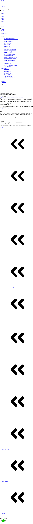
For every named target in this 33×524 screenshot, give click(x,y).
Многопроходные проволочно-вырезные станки (10, 57)
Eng (2, 2)
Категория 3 (3, 7)
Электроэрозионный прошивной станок (9, 60)
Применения (3, 15)
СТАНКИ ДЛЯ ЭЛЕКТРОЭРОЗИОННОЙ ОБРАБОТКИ (10, 287)
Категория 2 (3, 25)
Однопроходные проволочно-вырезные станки (10, 58)
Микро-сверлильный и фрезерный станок (9, 54)
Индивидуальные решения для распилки (9, 40)
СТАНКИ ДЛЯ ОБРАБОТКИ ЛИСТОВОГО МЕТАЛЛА (10, 319)
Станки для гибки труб (7, 46)
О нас (3, 14)
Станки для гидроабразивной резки (8, 51)
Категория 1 (3, 6)
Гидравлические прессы (7, 44)
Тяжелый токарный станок (7, 66)
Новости (3, 16)
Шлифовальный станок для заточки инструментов (10, 78)
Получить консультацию (19, 122)
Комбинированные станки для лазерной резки (10, 49)
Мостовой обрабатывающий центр (8, 71)
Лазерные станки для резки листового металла (10, 50)
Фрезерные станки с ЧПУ (7, 73)
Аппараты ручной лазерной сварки (8, 48)
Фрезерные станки (4, 70)
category (1, 23)
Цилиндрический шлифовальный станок (9, 77)
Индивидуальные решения (7, 62)
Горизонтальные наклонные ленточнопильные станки (11, 39)
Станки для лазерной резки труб (8, 52)
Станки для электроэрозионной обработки (8, 56)
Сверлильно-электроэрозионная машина (9, 59)
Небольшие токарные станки (8, 63)
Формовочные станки (5, 68)
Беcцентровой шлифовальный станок (9, 75)
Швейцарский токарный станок (8, 67)
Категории (1, 127)
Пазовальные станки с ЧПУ (7, 45)
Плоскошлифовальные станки (8, 76)
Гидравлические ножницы (7, 43)
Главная (3, 13)
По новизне (3, 81)
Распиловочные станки (5, 37)
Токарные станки (4, 33)
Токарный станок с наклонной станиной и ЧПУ (10, 65)
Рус (6, 0)
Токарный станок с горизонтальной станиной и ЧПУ (11, 64)
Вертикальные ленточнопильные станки (9, 38)
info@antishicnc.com (3, 0)
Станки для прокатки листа (7, 47)
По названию (4, 82)
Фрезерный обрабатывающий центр (8, 74)
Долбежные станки (6, 69)
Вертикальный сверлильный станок (8, 53)
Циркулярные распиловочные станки (9, 41)
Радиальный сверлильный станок (8, 55)
